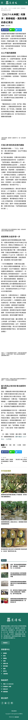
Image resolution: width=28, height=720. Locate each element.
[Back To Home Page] (14, 619)
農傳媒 (2, 25)
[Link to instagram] (8, 703)
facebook (6, 29)
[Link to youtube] (5, 703)
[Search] (26, 3)
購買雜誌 (5, 692)
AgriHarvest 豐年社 (18, 713)
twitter (19, 29)
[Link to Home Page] (14, 2)
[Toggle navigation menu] (2, 2)
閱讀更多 (5, 642)
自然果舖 (4, 447)
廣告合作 (5, 689)
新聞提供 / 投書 (7, 687)
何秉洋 (24, 445)
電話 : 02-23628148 (8, 684)
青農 (10, 445)
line (13, 29)
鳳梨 (6, 445)
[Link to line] (12, 703)
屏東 (14, 445)
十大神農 (19, 445)
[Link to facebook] (2, 703)
